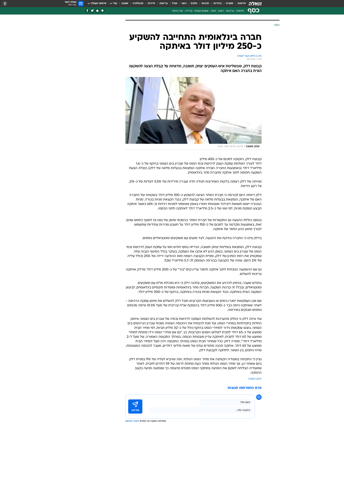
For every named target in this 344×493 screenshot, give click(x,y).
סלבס (194, 3)
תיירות (151, 3)
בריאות (163, 3)
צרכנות (230, 11)
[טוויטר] (92, 10)
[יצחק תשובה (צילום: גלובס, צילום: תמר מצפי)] (193, 113)
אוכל (174, 3)
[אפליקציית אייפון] (97, 10)
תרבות (205, 3)
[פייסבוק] (87, 10)
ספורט (229, 3)
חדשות (242, 3)
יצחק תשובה (255, 379)
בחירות (217, 3)
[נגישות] (5, 3)
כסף (184, 3)
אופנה (124, 3)
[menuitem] (239, 4)
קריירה (188, 11)
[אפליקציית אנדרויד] (102, 10)
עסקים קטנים (202, 11)
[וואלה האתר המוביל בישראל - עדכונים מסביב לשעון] (255, 3)
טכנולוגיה (138, 3)
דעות (221, 11)
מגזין (213, 11)
